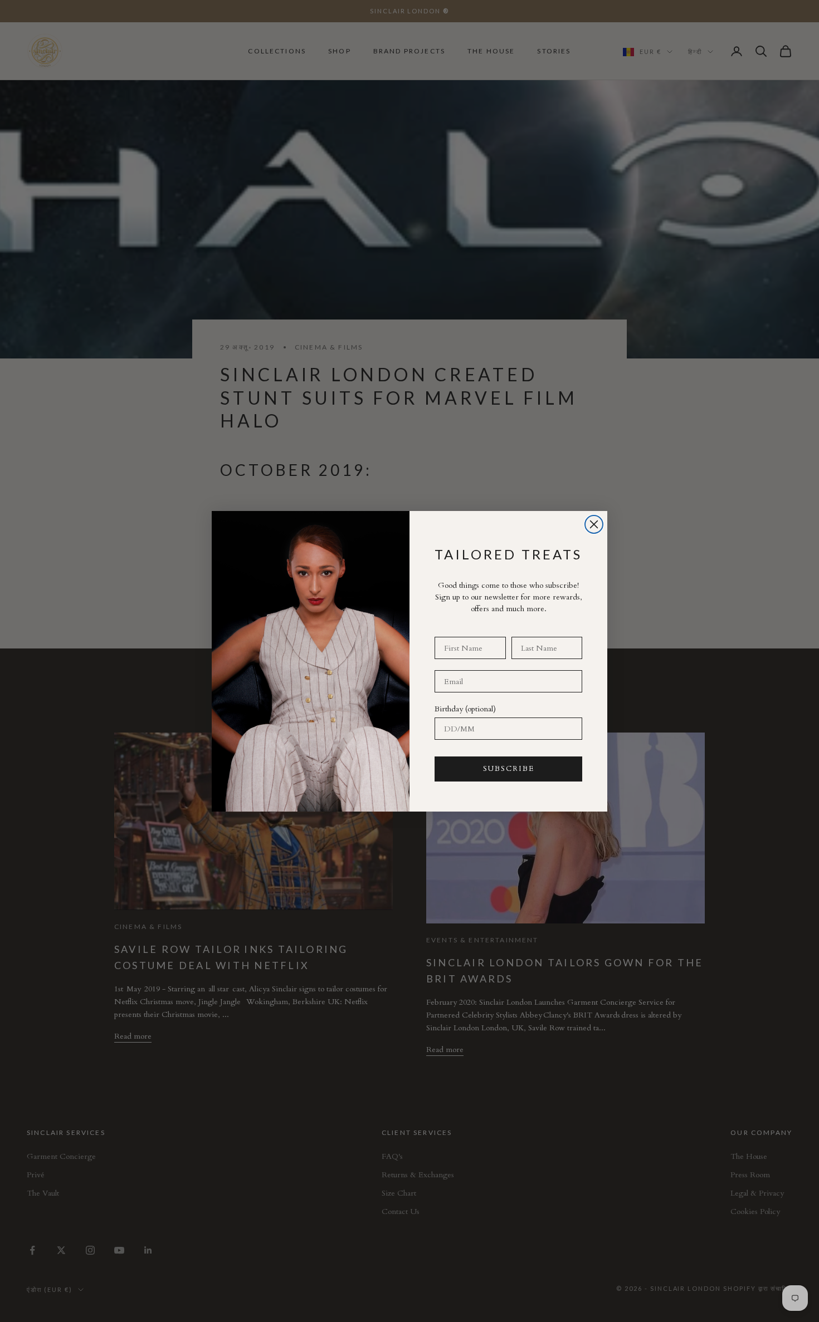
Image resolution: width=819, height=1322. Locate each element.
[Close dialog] (594, 524)
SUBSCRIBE (508, 769)
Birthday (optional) (465, 709)
